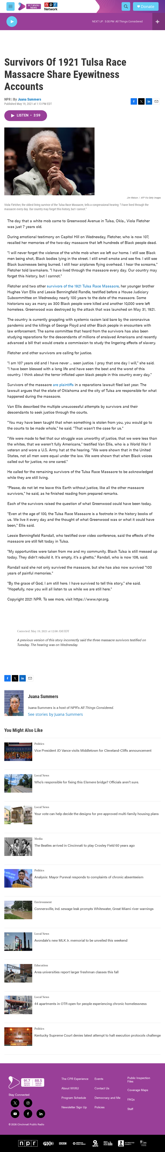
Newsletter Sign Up (74, 1107)
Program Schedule (73, 1097)
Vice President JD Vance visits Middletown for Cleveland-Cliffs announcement (92, 750)
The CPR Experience (74, 1079)
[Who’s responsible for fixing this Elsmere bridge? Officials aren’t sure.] (18, 783)
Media (38, 839)
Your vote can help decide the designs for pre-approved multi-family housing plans (96, 813)
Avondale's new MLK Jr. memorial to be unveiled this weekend (80, 940)
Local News (41, 775)
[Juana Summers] (14, 703)
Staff (130, 1109)
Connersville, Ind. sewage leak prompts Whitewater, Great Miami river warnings (94, 908)
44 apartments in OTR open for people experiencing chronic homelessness (90, 1003)
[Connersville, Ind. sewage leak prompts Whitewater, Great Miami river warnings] (18, 910)
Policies (100, 1107)
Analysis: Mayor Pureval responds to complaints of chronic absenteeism (89, 876)
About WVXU (70, 1088)
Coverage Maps (137, 1090)
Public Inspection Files (138, 1079)
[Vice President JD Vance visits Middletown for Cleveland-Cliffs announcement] (18, 751)
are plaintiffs (63, 384)
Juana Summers (29, 99)
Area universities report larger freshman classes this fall (76, 971)
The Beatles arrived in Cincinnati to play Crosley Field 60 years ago (84, 845)
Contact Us (102, 1088)
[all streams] (158, 21)
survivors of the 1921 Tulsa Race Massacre (83, 286)
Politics (39, 744)
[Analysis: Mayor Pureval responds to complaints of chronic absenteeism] (18, 878)
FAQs (131, 1099)
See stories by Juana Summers (55, 714)
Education (41, 965)
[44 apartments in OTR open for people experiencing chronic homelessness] (18, 1005)
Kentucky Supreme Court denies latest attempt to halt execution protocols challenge (97, 1035)
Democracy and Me (107, 1097)
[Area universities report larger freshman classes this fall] (18, 973)
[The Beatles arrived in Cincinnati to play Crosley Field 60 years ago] (18, 846)
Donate (147, 6)
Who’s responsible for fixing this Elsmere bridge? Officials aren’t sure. (87, 781)
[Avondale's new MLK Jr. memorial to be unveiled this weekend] (18, 941)
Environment (43, 902)
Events (99, 1079)
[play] (11, 21)
